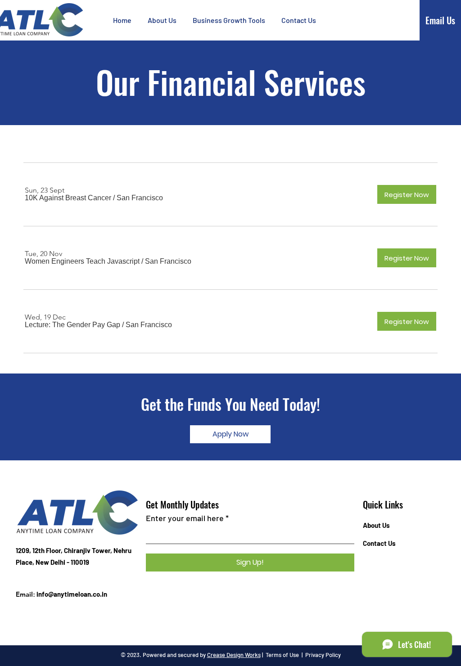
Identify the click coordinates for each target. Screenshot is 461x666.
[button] (229, 20)
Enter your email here (185, 518)
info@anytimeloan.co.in (71, 594)
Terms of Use (282, 654)
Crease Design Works (234, 654)
